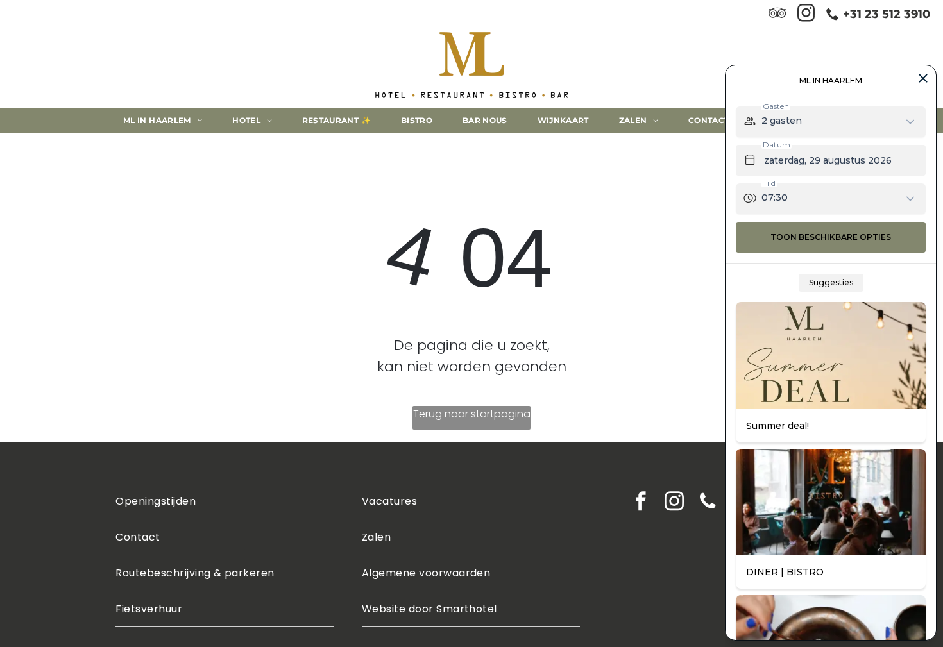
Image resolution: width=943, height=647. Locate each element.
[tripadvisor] (777, 14)
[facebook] (641, 502)
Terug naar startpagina (472, 414)
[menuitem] (167, 120)
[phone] (708, 502)
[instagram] (806, 14)
